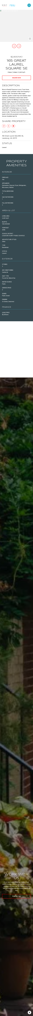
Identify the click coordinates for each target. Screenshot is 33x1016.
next (19, 46)
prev (14, 46)
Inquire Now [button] (16, 78)
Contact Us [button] (16, 896)
